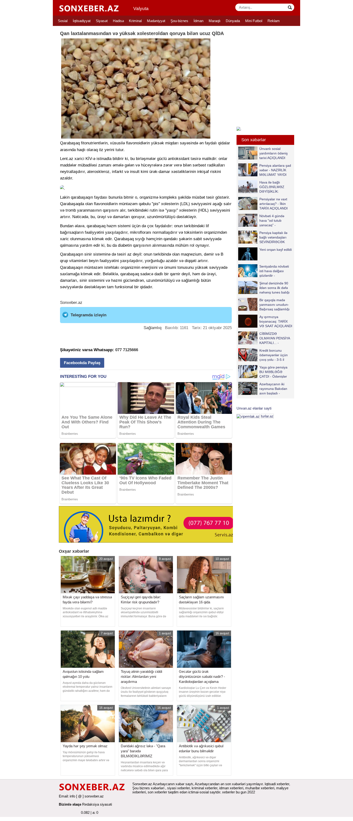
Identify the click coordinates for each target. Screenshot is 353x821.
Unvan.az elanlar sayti (254, 408)
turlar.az (267, 416)
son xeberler (157, 792)
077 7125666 (126, 350)
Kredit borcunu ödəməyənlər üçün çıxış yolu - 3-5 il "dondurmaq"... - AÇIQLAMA (263, 355)
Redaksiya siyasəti (97, 804)
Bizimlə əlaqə (70, 804)
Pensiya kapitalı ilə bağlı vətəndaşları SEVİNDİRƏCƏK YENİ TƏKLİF (273, 237)
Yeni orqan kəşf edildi (275, 249)
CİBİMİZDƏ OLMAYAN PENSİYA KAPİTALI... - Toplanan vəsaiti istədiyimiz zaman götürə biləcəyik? (265, 338)
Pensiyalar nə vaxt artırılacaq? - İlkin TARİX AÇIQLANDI (273, 203)
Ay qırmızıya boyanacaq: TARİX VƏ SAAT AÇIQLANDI (275, 321)
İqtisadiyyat (82, 21)
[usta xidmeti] (148, 524)
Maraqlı (214, 21)
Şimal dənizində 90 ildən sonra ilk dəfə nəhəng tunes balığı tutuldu (274, 287)
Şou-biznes (179, 21)
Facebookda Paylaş (82, 363)
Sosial (62, 21)
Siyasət (102, 21)
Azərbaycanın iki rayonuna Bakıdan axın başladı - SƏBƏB (273, 388)
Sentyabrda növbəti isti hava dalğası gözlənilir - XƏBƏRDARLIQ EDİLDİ (263, 270)
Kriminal (135, 21)
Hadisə (118, 21)
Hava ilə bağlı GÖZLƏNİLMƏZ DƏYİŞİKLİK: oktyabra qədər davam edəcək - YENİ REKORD (262, 186)
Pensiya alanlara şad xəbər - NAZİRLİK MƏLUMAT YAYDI (275, 170)
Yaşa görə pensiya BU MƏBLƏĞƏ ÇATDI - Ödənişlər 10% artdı (273, 371)
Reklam (274, 21)
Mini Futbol (253, 21)
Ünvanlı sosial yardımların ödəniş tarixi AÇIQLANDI (273, 153)
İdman (198, 21)
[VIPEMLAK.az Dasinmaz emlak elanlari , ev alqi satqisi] (248, 416)
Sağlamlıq (152, 327)
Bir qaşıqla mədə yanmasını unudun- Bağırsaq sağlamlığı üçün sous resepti (274, 304)
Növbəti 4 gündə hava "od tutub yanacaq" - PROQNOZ (271, 220)
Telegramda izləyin (88, 315)
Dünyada (233, 21)
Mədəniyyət (156, 21)
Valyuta (141, 8)
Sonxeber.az (71, 302)
